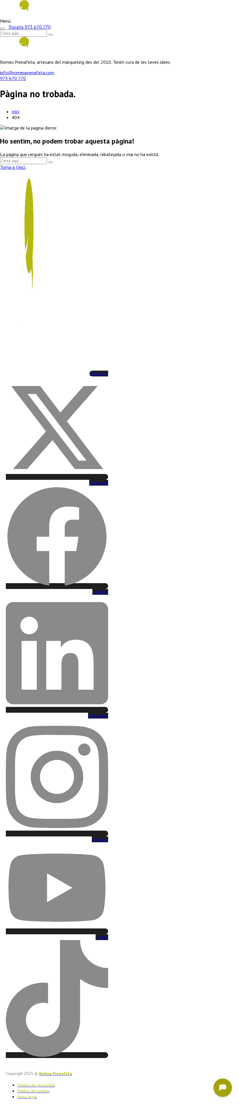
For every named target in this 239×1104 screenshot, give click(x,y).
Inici (15, 111)
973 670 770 (13, 78)
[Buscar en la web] (2, 28)
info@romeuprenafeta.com (27, 72)
